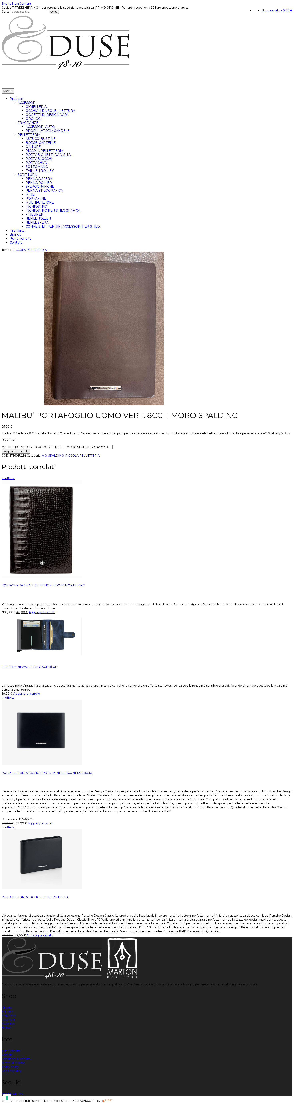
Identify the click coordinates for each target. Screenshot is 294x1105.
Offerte (7, 1007)
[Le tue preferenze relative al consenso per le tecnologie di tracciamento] (7, 1098)
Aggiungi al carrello (16, 451)
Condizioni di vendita (16, 1059)
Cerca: (6, 11)
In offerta (29, 82)
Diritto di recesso (13, 1063)
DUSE (6, 1094)
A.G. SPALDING (53, 455)
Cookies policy (11, 1071)
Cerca (53, 11)
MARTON (16, 1094)
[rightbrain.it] (107, 1101)
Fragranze (8, 1023)
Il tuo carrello (277, 10)
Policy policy (10, 1067)
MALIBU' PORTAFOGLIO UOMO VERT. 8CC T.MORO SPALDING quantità (53, 447)
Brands (44, 82)
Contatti (81, 82)
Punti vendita (62, 82)
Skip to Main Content (16, 3)
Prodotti (9, 82)
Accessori (8, 1019)
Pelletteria (9, 1015)
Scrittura (7, 1011)
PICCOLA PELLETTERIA (29, 250)
